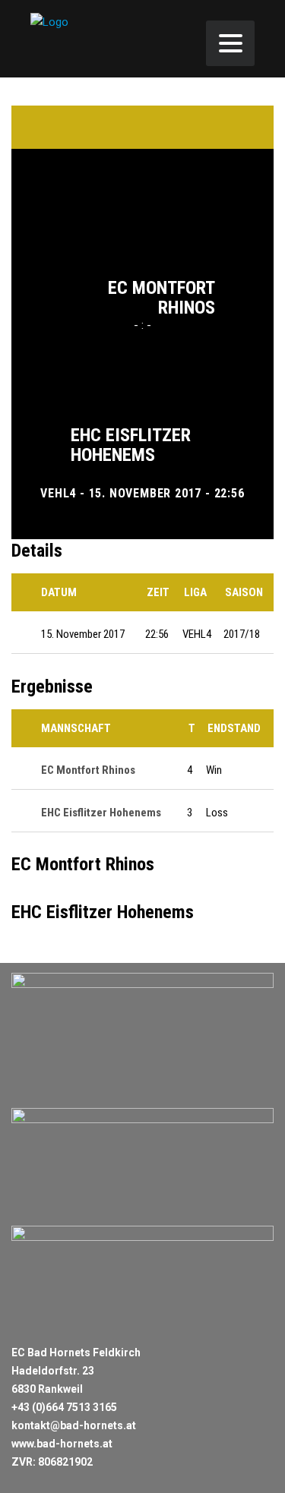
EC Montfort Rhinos (161, 297)
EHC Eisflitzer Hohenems (131, 445)
